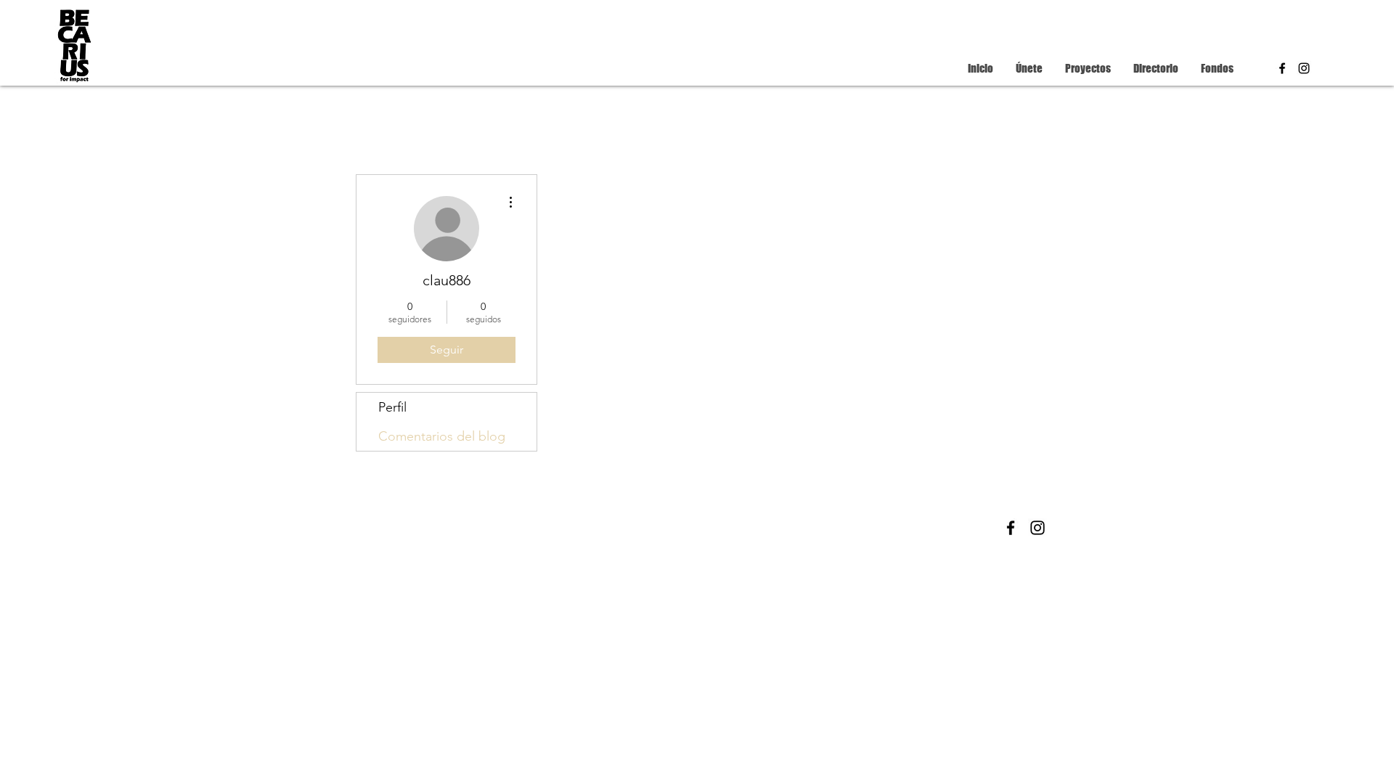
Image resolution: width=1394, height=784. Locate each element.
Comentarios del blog (441, 436)
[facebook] (1282, 68)
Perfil (392, 407)
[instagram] (1304, 68)
